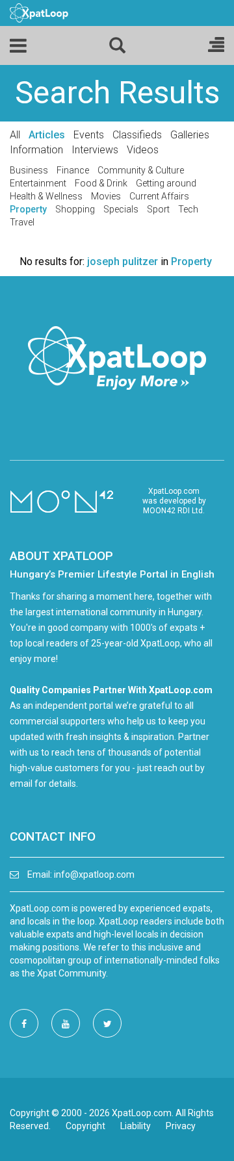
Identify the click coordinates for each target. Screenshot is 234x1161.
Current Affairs (159, 196)
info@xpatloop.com (94, 874)
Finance (73, 170)
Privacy (181, 1126)
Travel (22, 222)
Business (29, 170)
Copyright (85, 1126)
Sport (158, 209)
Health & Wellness (46, 196)
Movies (106, 196)
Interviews (95, 150)
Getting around (166, 183)
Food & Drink (101, 183)
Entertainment (38, 183)
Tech (188, 209)
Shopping (75, 209)
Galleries (189, 135)
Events (88, 135)
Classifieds (137, 135)
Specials (120, 209)
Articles (47, 135)
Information (36, 150)
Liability (135, 1126)
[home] (39, 12)
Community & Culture (141, 170)
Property (28, 209)
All (15, 135)
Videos (143, 150)
